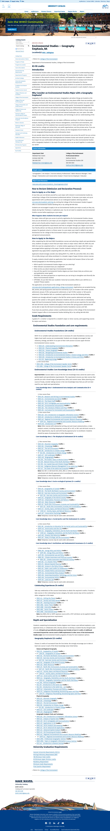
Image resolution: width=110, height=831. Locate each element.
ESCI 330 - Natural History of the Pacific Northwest (54, 462)
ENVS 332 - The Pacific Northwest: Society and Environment (56, 491)
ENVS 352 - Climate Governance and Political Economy (57, 559)
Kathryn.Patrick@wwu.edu (74, 165)
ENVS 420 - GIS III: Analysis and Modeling (49, 725)
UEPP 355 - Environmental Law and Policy (51, 555)
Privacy (46, 829)
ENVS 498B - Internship (44, 607)
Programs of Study (19, 62)
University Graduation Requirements (20, 82)
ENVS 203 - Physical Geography (48, 348)
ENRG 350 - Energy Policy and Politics (49, 550)
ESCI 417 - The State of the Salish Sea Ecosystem (53, 468)
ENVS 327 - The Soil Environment (48, 448)
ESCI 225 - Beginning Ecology (48, 359)
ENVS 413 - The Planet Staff (46, 401)
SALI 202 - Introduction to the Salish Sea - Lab (51, 687)
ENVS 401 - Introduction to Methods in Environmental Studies (57, 417)
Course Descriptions (20, 67)
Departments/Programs (21, 75)
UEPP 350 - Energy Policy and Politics (51, 553)
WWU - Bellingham (48, 52)
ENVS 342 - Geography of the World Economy (52, 498)
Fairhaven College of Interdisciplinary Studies (21, 114)
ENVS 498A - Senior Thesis (45, 605)
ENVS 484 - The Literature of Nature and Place (52, 408)
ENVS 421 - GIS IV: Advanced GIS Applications (51, 728)
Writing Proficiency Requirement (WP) (45, 754)
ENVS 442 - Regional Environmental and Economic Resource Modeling (60, 419)
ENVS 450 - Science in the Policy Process (50, 566)
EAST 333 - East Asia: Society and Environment (54, 495)
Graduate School (19, 130)
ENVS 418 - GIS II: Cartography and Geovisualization (54, 403)
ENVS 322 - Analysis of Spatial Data (48, 719)
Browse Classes (46, 11)
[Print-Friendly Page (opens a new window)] (92, 43)
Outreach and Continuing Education (21, 133)
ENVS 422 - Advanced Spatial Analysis (48, 730)
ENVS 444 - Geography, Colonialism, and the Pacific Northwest (57, 531)
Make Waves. (24, 781)
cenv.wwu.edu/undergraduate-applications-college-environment (52, 287)
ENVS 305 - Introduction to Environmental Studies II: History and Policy (61, 357)
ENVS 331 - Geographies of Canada (48, 489)
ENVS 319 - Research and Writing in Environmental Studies (56, 396)
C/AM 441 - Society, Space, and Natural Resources (55, 511)
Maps (108, 1)
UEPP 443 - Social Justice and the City (50, 528)
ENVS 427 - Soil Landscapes (46, 455)
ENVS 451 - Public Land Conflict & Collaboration (53, 568)
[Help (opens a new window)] (94, 43)
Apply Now (11, 29)
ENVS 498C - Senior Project (45, 609)
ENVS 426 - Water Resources (46, 502)
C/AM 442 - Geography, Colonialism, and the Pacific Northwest (59, 533)
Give (23, 1)
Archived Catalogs (19, 78)
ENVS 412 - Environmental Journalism (49, 399)
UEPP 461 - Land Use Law (46, 579)
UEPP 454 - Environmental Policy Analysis (51, 573)
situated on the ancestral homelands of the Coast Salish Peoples (54, 815)
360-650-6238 (19, 791)
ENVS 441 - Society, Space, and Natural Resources (53, 509)
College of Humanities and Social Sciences (21, 105)
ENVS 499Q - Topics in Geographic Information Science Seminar (57, 741)
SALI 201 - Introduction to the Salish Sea (49, 685)
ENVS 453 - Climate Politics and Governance (52, 571)
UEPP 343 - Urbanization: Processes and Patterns (53, 500)
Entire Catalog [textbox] (18, 41)
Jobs (32, 829)
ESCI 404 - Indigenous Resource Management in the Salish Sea (57, 466)
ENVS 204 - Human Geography (48, 350)
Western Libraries (19, 122)
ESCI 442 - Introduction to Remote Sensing (50, 743)
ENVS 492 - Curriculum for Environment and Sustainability (56, 410)
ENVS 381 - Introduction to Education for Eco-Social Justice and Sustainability (62, 526)
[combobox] (83, 37)
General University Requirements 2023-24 (46, 752)
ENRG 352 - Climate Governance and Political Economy (55, 557)
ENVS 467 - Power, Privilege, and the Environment (53, 537)
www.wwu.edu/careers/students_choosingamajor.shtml (50, 184)
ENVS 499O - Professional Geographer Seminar (51, 739)
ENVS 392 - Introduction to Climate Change (51, 450)
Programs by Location (20, 64)
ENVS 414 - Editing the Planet (46, 598)
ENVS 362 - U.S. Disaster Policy (47, 562)
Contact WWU (90, 1)
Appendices (18, 147)
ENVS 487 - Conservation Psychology (49, 513)
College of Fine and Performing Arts (19, 101)
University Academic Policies (22, 59)
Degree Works (72, 11)
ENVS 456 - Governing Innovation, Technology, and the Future (57, 575)
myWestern (82, 1)
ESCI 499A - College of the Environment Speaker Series (54, 366)
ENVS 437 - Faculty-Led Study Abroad (48, 600)
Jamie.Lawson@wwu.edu (22, 793)
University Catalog (56, 6)
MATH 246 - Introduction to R (47, 424)
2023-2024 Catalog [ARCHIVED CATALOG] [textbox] (78, 37)
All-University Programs (20, 145)
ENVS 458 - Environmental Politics (48, 577)
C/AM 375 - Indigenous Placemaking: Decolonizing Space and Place (60, 694)
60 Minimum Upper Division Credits (44, 759)
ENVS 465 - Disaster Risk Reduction (49, 535)
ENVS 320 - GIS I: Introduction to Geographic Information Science (58, 415)
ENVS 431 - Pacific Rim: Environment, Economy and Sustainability (58, 504)
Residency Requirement (40, 762)
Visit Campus (5, 1)
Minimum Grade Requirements (43, 764)
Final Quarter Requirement (42, 766)
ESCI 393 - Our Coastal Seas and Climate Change (53, 464)
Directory (103, 1)
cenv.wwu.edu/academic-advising (42, 202)
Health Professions (19, 137)
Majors (82, 11)
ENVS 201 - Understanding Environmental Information (56, 346)
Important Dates (59, 11)
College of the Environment (21, 97)
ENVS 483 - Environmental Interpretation (51, 405)
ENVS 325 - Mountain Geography (48, 444)
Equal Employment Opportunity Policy (70, 829)
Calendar (97, 1)
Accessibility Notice (54, 829)
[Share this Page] (91, 43)
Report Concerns (39, 829)
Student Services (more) (21, 90)
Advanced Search (20, 51)
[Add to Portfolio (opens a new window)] (88, 43)
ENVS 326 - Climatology (45, 446)
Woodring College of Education (20, 126)
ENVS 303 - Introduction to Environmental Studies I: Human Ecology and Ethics (63, 355)
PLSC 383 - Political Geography (46, 682)
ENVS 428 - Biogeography (46, 457)
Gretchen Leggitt (58, 812)
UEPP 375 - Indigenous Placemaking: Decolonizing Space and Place (58, 691)
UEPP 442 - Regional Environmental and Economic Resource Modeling (62, 421)
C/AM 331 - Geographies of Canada (49, 653)
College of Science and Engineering (20, 110)
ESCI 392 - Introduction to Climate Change (53, 453)
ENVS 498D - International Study (47, 612)
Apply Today (15, 1)
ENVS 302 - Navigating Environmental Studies (53, 352)
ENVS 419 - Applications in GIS (46, 723)
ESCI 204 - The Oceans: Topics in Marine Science (53, 459)
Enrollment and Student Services (21, 86)
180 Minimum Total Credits (41, 757)
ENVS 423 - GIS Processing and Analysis (49, 732)
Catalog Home (18, 56)
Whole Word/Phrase (20, 48)
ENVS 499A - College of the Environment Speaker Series (54, 364)
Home (26, 11)
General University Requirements (19, 71)
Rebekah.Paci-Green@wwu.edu (42, 163)
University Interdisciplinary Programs (21, 119)
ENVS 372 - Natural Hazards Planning (49, 564)
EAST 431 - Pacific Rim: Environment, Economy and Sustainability (60, 506)
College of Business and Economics (21, 93)
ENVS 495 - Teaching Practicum (46, 603)
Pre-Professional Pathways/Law (19, 141)
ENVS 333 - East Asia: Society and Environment (52, 493)
